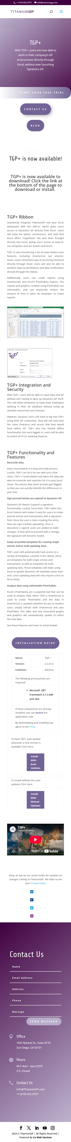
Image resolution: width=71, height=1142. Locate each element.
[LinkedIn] (37, 1128)
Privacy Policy (38, 883)
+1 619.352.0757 (24, 2)
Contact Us (35, 109)
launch (39, 712)
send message (44, 1021)
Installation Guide (35, 642)
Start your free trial (41, 92)
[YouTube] (45, 1128)
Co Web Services (42, 1137)
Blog (35, 125)
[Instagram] (53, 1128)
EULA (32, 726)
